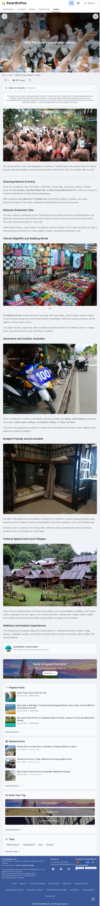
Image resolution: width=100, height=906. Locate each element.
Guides (56, 9)
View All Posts (11, 732)
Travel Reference (88, 890)
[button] (90, 3)
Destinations (8, 9)
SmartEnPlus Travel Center (25, 647)
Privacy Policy (54, 883)
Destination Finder (81, 883)
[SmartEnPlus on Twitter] (61, 869)
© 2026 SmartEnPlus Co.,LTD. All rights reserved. (50, 904)
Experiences (44, 9)
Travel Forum (50, 896)
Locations (21, 9)
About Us (23, 883)
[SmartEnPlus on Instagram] (68, 869)
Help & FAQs (66, 883)
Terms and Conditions (37, 883)
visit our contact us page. (25, 865)
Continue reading (57, 102)
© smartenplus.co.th (9, 859)
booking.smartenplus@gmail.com (62, 864)
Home (4, 75)
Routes (32, 9)
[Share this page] (95, 16)
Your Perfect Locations (34, 890)
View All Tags (11, 851)
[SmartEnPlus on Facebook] (53, 869)
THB (71, 3)
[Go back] (4, 16)
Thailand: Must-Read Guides (56, 890)
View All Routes (12, 830)
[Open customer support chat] (93, 899)
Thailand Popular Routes (14, 890)
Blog (10, 75)
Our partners (74, 890)
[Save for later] (30, 80)
